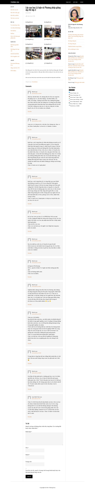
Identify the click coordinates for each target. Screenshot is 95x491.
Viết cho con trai (15, 18)
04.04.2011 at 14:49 (36, 93)
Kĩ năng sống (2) (72, 40)
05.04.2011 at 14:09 (36, 121)
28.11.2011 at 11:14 (36, 398)
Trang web (28, 461)
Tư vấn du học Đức (15, 25)
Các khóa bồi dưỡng (15, 27)
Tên (27, 447)
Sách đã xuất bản (15, 53)
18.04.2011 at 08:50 (36, 373)
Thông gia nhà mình (79, 82)
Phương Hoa (15, 2)
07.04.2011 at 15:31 (36, 262)
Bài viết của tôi (14, 9)
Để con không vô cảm (73, 49)
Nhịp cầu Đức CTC (15, 67)
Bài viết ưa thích (14, 15)
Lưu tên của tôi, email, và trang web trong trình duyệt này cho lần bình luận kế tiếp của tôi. (43, 471)
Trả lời (29, 111)
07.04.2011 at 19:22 (36, 286)
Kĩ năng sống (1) (72, 43)
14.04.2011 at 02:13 (36, 314)
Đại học (12, 33)
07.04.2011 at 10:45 (36, 178)
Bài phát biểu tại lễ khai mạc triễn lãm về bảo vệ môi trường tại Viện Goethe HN (76, 65)
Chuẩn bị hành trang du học (75, 46)
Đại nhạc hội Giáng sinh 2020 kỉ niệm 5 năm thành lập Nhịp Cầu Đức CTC (75, 36)
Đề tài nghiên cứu (15, 56)
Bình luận (29, 431)
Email (28, 454)
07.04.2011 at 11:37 (36, 213)
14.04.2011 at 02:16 (36, 353)
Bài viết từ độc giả (15, 12)
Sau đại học (35, 81)
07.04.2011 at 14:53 (36, 240)
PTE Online (13, 70)
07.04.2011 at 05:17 (36, 139)
